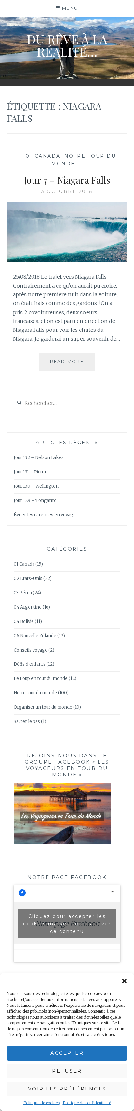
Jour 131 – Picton (30, 472)
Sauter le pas (27, 721)
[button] (124, 981)
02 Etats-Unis (28, 578)
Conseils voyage (30, 650)
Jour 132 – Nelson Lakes (39, 457)
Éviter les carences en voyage (45, 515)
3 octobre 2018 (67, 191)
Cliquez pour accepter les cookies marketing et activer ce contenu (67, 923)
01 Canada (43, 156)
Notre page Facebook (67, 877)
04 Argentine (28, 607)
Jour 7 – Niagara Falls (67, 180)
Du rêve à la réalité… (67, 45)
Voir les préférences (67, 1089)
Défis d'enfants (30, 664)
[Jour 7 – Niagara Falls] (67, 260)
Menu (70, 8)
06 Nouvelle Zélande (35, 636)
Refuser (67, 1071)
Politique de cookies (41, 1102)
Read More (72, 365)
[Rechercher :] (52, 403)
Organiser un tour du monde (43, 707)
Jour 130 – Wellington (36, 486)
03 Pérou (23, 593)
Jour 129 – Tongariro (35, 500)
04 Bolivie (24, 621)
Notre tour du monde (35, 693)
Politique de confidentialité (87, 1102)
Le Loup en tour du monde (41, 678)
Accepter (67, 1053)
